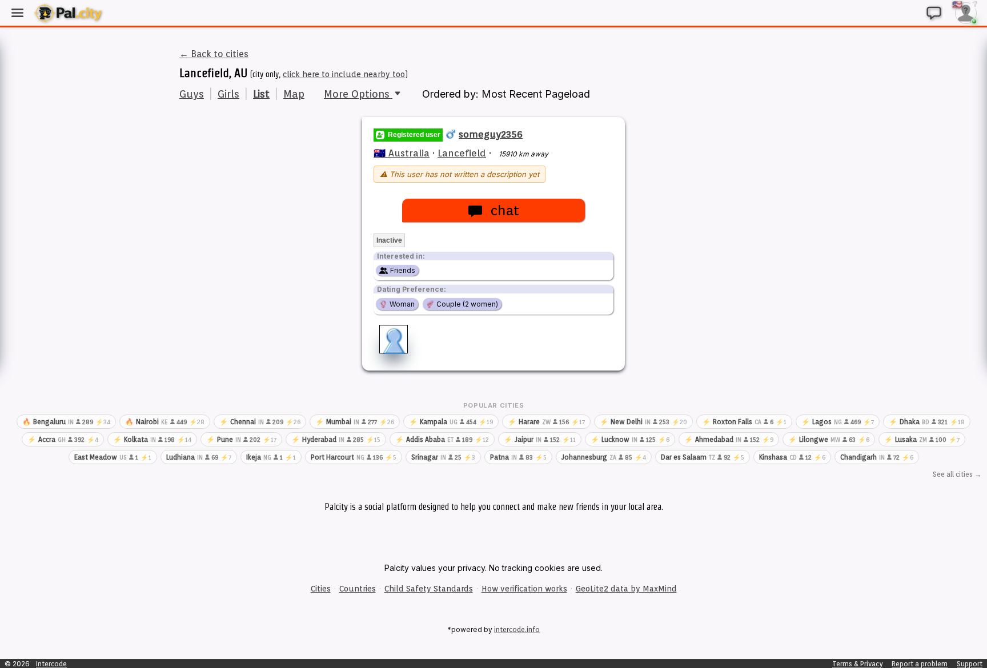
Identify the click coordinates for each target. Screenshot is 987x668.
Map (293, 94)
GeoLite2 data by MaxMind (626, 588)
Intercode (51, 663)
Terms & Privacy (857, 663)
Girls (228, 94)
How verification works (524, 588)
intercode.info (517, 629)
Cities (321, 588)
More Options (358, 94)
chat (504, 210)
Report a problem (920, 663)
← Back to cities (213, 54)
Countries (357, 588)
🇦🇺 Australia (402, 153)
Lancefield (462, 153)
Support (969, 663)
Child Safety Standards (428, 588)
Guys (191, 94)
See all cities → (957, 474)
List (261, 94)
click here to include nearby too (344, 74)
